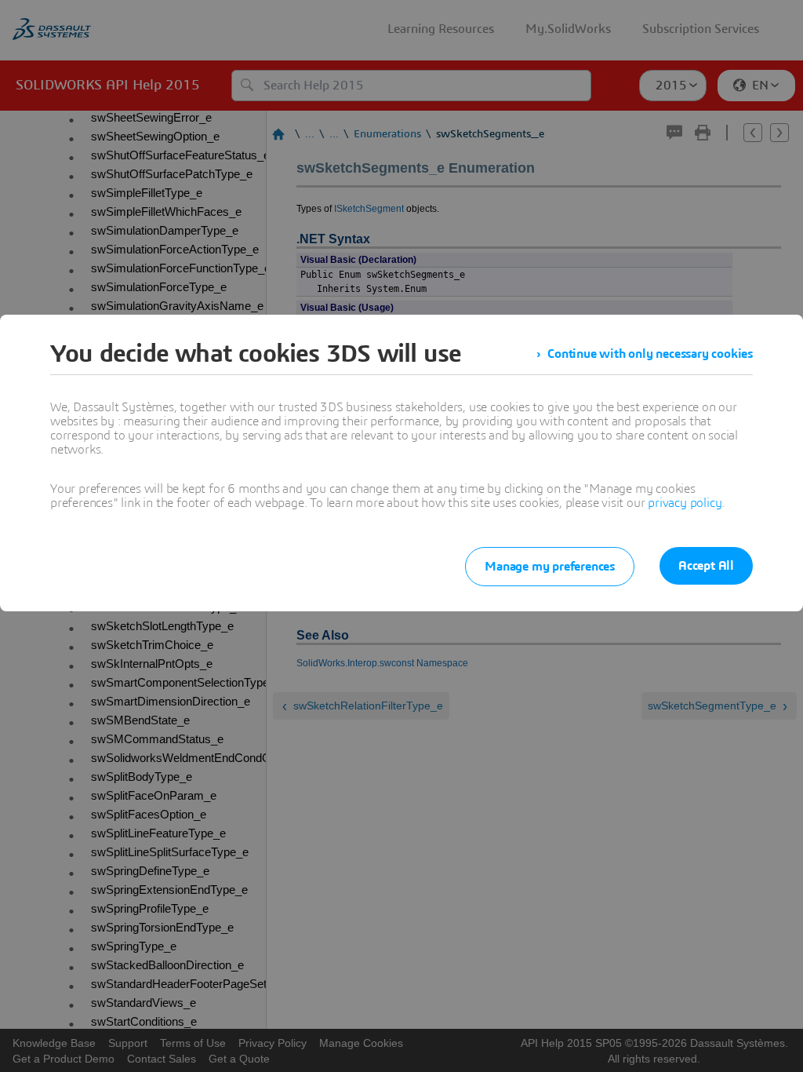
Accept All (706, 566)
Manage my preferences (550, 566)
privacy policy (684, 503)
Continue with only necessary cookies (650, 354)
